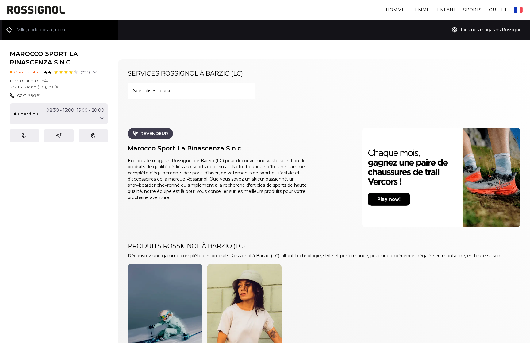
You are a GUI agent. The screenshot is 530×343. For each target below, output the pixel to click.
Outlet (498, 10)
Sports (472, 10)
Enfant (446, 10)
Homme (395, 10)
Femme (421, 10)
